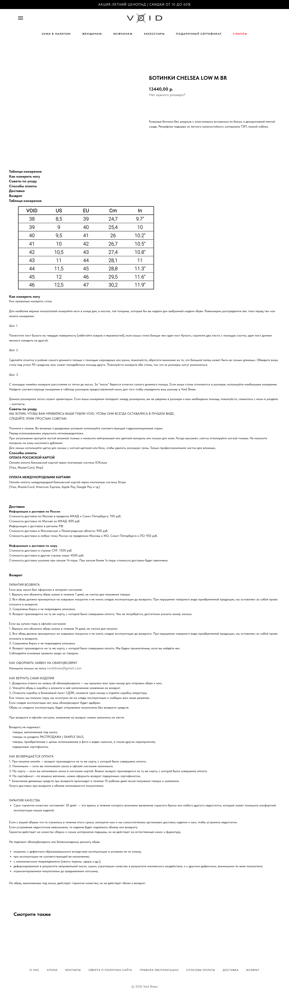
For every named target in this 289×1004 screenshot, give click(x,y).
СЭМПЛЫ (240, 33)
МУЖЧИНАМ (123, 33)
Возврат (252, 970)
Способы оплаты (200, 970)
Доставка (231, 970)
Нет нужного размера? (167, 95)
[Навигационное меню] (20, 18)
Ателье (52, 970)
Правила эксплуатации (159, 970)
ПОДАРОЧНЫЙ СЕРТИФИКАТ (199, 33)
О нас (34, 970)
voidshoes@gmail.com (64, 668)
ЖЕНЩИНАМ (92, 33)
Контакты (73, 970)
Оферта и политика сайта (110, 970)
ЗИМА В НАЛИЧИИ (56, 33)
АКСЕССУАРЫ (154, 33)
